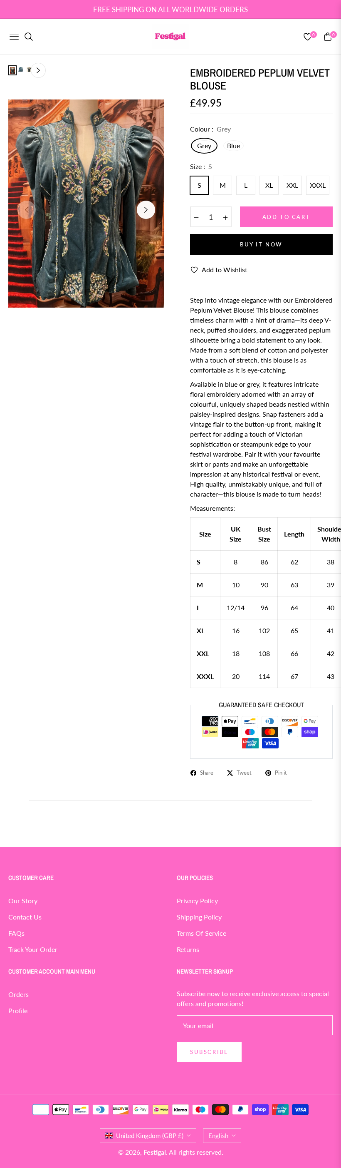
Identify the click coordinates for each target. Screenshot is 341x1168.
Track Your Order (32, 949)
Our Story (22, 901)
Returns (188, 949)
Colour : (210, 129)
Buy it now (261, 244)
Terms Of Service (201, 933)
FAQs (16, 933)
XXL (292, 185)
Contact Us (25, 917)
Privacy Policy (197, 901)
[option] (86, 203)
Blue (233, 145)
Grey (204, 145)
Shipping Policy (199, 917)
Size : (201, 166)
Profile (17, 1010)
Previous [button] (26, 210)
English (218, 1135)
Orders (18, 994)
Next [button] (146, 210)
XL (269, 185)
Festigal (154, 1152)
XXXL (318, 185)
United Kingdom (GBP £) (149, 1135)
